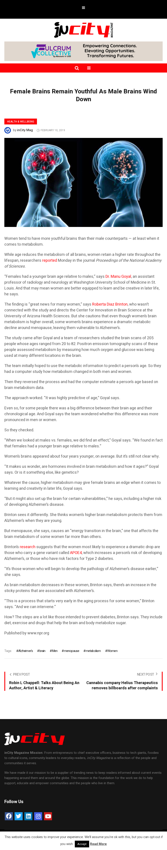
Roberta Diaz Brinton (110, 304)
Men (55, 650)
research (27, 547)
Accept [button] (82, 844)
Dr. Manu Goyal (118, 276)
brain (42, 650)
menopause (71, 650)
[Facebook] (9, 816)
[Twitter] (19, 816)
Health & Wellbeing (20, 122)
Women (112, 650)
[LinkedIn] (28, 816)
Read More (98, 844)
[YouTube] (48, 816)
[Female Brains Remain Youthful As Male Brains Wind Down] (83, 182)
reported (49, 260)
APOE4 (76, 553)
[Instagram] (38, 816)
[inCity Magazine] (83, 29)
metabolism (93, 650)
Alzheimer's (25, 650)
